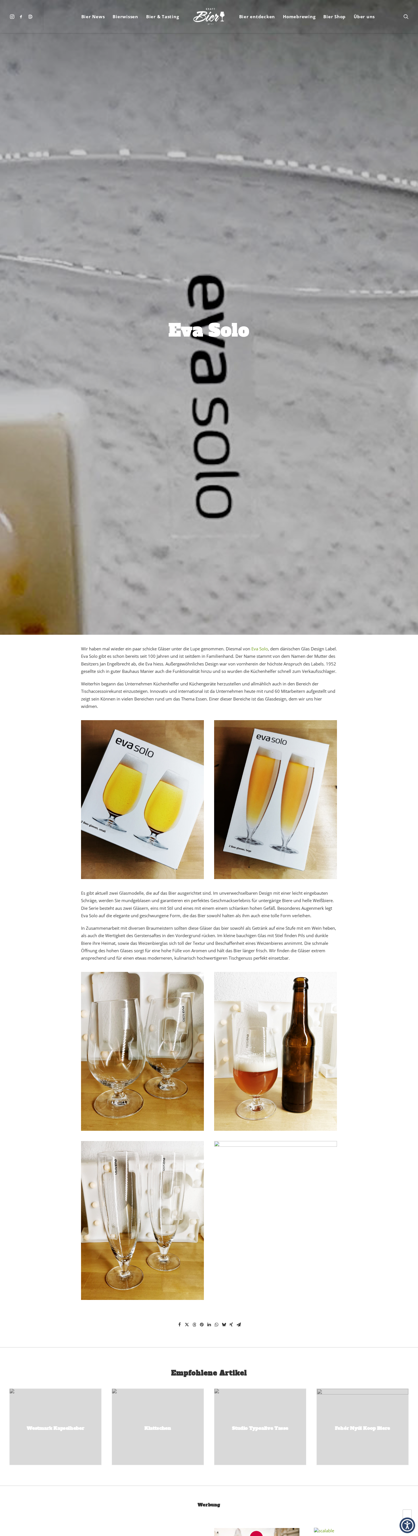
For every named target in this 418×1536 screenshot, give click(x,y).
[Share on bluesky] (223, 1324)
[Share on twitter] (186, 1324)
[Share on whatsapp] (216, 1324)
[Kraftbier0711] (209, 16)
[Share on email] (238, 1324)
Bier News (93, 16)
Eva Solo (259, 649)
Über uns (364, 16)
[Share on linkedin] (209, 1324)
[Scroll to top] (407, 1513)
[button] (12, 16)
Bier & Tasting (162, 16)
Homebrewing (299, 16)
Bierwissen (125, 16)
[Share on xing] (231, 1324)
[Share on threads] (194, 1324)
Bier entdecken (257, 16)
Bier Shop (334, 16)
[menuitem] (12, 16)
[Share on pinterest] (201, 1324)
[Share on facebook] (179, 1324)
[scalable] (324, 1530)
